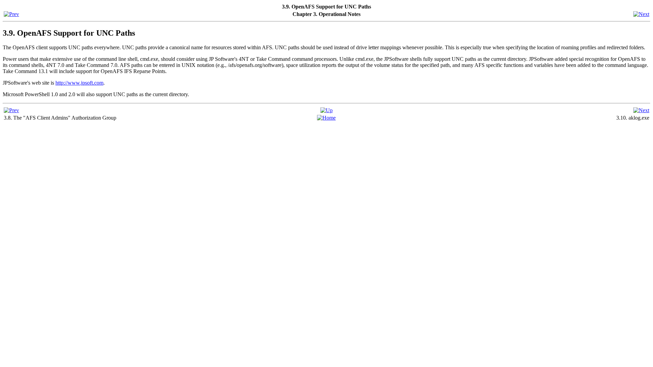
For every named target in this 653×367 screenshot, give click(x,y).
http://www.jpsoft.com (79, 83)
